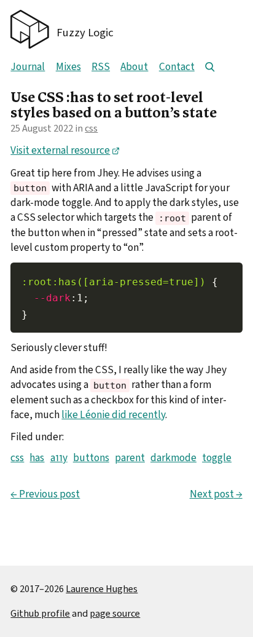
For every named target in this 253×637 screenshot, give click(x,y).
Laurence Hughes (102, 589)
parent (130, 457)
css (91, 128)
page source (115, 613)
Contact (177, 66)
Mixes (68, 66)
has (36, 457)
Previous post (45, 494)
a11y (59, 457)
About (134, 66)
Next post (216, 494)
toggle (217, 457)
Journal (27, 66)
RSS (100, 66)
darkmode (173, 457)
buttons (91, 457)
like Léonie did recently (113, 414)
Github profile (40, 613)
